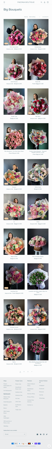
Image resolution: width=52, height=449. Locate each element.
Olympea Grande (14, 327)
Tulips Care (18, 409)
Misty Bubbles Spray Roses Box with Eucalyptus (38, 362)
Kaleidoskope (38, 47)
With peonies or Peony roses (8, 422)
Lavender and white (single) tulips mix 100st (38, 292)
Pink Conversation (14, 47)
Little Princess (14, 81)
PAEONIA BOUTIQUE (24, 446)
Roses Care (18, 384)
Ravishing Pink (14, 291)
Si (14, 221)
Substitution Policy (30, 389)
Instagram (41, 385)
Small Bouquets (8, 401)
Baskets (6, 404)
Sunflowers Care (18, 405)
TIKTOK (41, 395)
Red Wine (38, 116)
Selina (14, 362)
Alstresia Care (18, 395)
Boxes (5, 408)
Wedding (6, 426)
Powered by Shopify (32, 446)
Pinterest (41, 391)
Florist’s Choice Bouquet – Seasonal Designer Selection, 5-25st (38, 152)
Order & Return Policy (31, 384)
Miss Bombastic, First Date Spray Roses (14, 151)
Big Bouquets (7, 393)
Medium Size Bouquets (7, 397)
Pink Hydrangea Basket (37, 256)
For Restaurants (8, 390)
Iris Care (17, 398)
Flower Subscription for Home (8, 385)
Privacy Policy (30, 396)
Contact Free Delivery (30, 400)
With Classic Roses (7, 412)
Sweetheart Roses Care (18, 388)
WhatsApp (42, 398)
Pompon (14, 187)
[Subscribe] (24, 434)
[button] (4, 2)
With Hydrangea (6, 417)
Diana (38, 327)
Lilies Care (18, 401)
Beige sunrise (14, 256)
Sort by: (26, 16)
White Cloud (38, 187)
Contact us (30, 404)
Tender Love (14, 116)
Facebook (41, 388)
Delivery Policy (31, 393)
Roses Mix (37, 81)
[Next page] (31, 371)
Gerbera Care (18, 392)
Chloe (37, 221)
